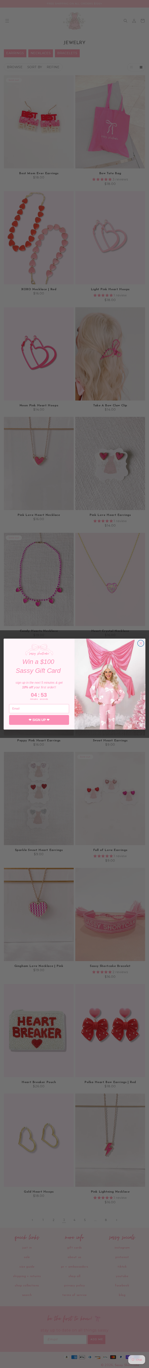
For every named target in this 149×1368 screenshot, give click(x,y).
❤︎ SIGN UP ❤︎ (39, 720)
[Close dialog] (141, 643)
